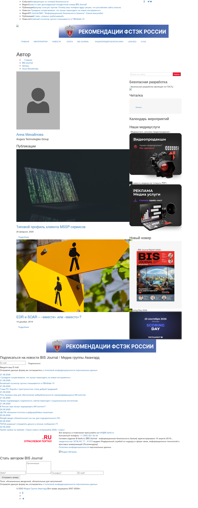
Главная (28, 59)
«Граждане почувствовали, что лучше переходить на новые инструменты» (65, 10)
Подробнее (23, 236)
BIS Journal (27, 62)
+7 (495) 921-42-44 (89, 435)
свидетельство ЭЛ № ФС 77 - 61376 (76, 441)
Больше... (139, 107)
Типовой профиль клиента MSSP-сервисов (51, 226)
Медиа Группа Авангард (35, 488)
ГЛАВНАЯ (25, 41)
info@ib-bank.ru (106, 432)
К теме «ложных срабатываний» (48, 16)
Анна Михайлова (30, 68)
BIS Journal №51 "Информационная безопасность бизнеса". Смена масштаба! (65, 13)
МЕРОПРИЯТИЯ (41, 41)
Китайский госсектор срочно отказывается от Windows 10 (57, 18)
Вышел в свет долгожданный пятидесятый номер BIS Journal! (57, 4)
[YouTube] (146, 1)
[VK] (151, 1)
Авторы (25, 65)
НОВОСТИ (56, 41)
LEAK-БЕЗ (132, 41)
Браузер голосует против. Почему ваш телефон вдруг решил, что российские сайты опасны (77, 7)
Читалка (136, 95)
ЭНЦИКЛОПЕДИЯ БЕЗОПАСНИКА (109, 41)
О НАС (143, 41)
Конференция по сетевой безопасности (50, 1)
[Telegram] (148, 1)
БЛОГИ (70, 41)
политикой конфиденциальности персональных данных (70, 370)
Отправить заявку (10, 477)
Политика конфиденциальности (74, 447)
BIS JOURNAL (83, 41)
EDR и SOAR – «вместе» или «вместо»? (48, 316)
